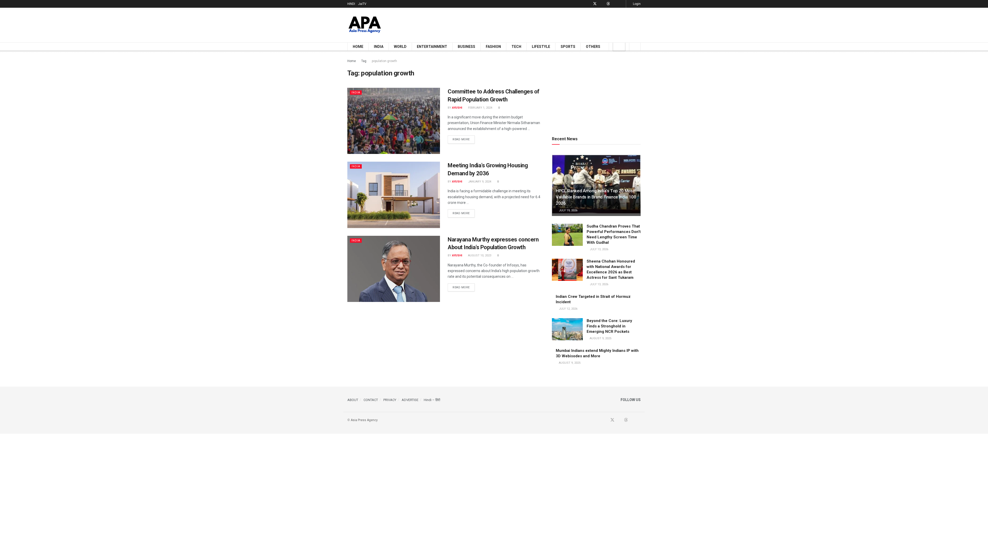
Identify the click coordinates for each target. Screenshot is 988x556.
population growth (384, 61)
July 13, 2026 (598, 249)
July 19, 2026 (567, 210)
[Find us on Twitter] (595, 4)
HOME (358, 47)
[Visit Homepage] (364, 25)
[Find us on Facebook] (588, 4)
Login (636, 4)
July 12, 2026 (567, 308)
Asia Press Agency (364, 420)
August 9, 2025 (600, 338)
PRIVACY (389, 400)
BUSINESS (466, 47)
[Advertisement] (547, 24)
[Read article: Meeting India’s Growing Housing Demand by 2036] (393, 195)
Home (351, 61)
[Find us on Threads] (608, 4)
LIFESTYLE (541, 47)
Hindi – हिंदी (432, 400)
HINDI (351, 4)
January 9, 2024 (479, 181)
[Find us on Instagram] (621, 4)
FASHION (493, 47)
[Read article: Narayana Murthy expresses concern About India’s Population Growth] (393, 269)
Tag (363, 61)
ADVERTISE (410, 400)
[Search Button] (635, 46)
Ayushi (457, 107)
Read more (464, 139)
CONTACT (371, 400)
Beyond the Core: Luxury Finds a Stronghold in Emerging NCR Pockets (609, 326)
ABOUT (352, 400)
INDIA (378, 47)
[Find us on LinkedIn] (614, 4)
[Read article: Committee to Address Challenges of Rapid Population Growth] (393, 121)
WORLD (400, 47)
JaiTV (362, 4)
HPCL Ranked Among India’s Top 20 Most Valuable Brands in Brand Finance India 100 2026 (596, 197)
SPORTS (568, 47)
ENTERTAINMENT (432, 47)
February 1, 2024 (479, 107)
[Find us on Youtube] (601, 4)
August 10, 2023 (479, 255)
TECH (516, 47)
